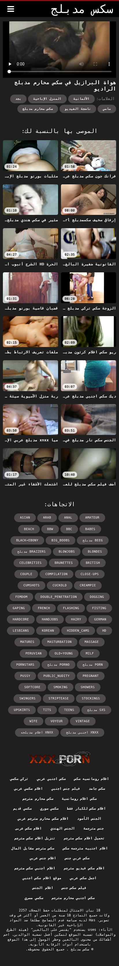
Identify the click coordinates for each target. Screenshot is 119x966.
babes (90, 529)
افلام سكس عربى (28, 828)
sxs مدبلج (96, 710)
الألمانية (81, 99)
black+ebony (27, 540)
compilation (56, 574)
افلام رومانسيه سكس (91, 779)
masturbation (59, 642)
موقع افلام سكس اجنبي (42, 878)
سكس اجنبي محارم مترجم (73, 898)
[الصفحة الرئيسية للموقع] (59, 759)
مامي (107, 109)
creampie (88, 585)
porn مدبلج (93, 665)
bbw (50, 529)
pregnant (91, 676)
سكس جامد (97, 789)
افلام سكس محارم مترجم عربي (43, 819)
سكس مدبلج (79, 949)
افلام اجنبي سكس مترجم (34, 868)
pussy (25, 676)
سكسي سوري (49, 808)
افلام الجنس (43, 888)
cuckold (60, 585)
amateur (92, 517)
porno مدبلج (58, 665)
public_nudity (56, 676)
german (100, 619)
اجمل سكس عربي (83, 878)
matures (27, 642)
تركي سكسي (19, 779)
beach (29, 529)
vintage (83, 721)
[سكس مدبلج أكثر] (10, 9)
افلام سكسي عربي (28, 789)
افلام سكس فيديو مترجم (84, 868)
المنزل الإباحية (47, 99)
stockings (91, 698)
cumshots (31, 585)
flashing (71, 608)
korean (48, 631)
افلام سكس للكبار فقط (86, 808)
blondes (95, 552)
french (44, 608)
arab (47, 517)
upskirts (22, 710)
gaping (19, 608)
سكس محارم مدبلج (38, 109)
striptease (59, 698)
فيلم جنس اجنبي (65, 789)
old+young (64, 653)
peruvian (33, 653)
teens (69, 710)
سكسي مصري (34, 898)
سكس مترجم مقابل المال (32, 848)
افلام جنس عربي (43, 858)
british (93, 563)
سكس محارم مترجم (38, 799)
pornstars (25, 665)
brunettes (64, 563)
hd (104, 631)
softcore (32, 687)
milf (90, 653)
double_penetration (58, 597)
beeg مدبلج (93, 540)
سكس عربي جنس (77, 858)
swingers (27, 698)
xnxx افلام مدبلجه (37, 732)
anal (68, 517)
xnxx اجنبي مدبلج (82, 732)
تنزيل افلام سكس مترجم (34, 838)
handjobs (50, 619)
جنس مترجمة (93, 828)
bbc (69, 529)
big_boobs (60, 540)
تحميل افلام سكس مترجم (84, 838)
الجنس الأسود (89, 819)
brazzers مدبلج (31, 552)
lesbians (21, 631)
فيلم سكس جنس (74, 888)
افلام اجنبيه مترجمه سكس (85, 848)
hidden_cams (78, 631)
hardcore (21, 619)
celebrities (30, 563)
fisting (99, 608)
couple (26, 574)
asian (25, 517)
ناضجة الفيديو (78, 109)
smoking (60, 687)
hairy (76, 619)
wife (33, 721)
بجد (18, 99)
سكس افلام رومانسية (79, 799)
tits (47, 710)
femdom (21, 597)
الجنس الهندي (63, 828)
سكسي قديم (22, 808)
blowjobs (67, 552)
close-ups (90, 574)
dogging (97, 597)
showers (88, 687)
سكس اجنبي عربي (51, 779)
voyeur (57, 721)
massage (92, 642)
